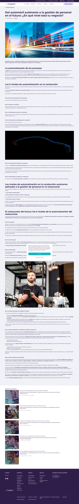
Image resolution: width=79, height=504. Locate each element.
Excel (39, 225)
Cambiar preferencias (39, 257)
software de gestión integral (15, 377)
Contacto (7, 472)
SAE (28, 90)
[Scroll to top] (76, 501)
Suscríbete (56, 476)
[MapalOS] (10, 4)
